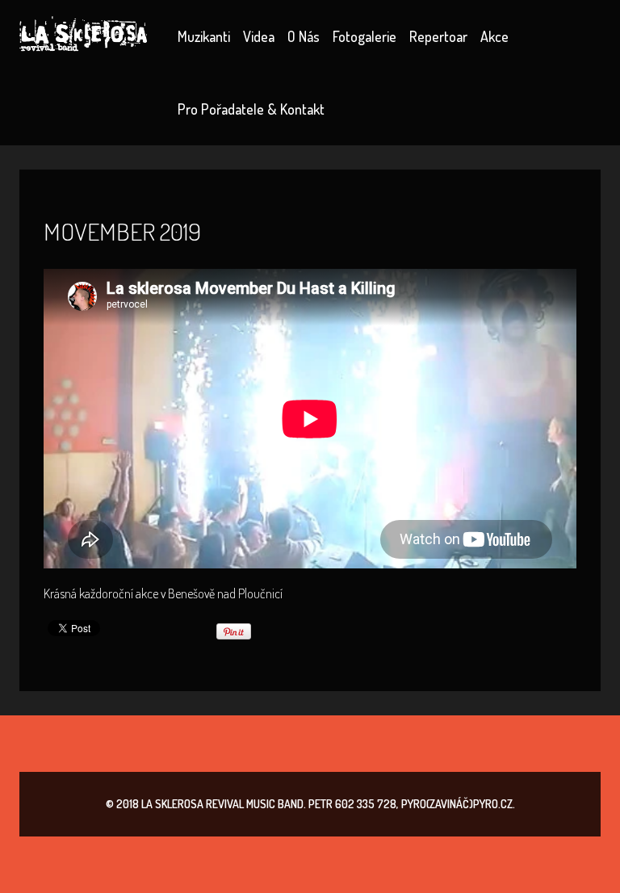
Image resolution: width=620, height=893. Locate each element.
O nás (303, 36)
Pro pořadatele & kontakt (251, 109)
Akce (494, 36)
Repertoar (438, 36)
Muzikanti (204, 36)
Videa (258, 36)
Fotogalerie (364, 36)
